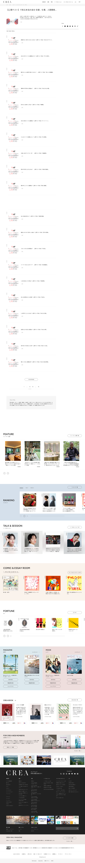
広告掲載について (46, 854)
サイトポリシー (60, 854)
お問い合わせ (30, 854)
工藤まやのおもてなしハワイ (23, 789)
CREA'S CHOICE (9, 802)
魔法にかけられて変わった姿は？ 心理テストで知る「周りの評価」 (35, 232)
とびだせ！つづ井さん (59, 786)
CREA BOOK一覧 (74, 699)
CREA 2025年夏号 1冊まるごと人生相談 (34, 797)
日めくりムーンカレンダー (73, 790)
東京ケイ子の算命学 (72, 788)
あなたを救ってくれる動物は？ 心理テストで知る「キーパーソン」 (35, 120)
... (35, 386)
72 (29, 386)
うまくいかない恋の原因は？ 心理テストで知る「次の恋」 (33, 248)
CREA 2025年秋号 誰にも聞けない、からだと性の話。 (36, 793)
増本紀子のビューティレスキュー (23, 806)
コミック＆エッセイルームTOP (75, 572)
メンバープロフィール (34, 829)
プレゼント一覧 (77, 750)
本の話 (52, 860)
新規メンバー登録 (10, 747)
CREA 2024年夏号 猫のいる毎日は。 (34, 809)
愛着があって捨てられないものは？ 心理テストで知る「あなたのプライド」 (37, 40)
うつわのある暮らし (22, 797)
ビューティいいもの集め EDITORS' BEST (22, 800)
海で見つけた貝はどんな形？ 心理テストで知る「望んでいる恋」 (34, 345)
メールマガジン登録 (69, 837)
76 (38, 386)
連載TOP (20, 781)
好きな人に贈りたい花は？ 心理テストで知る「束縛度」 (32, 104)
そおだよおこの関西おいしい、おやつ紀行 (23, 794)
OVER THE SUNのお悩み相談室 (48, 789)
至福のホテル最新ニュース (23, 791)
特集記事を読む (11, 683)
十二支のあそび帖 (59, 788)
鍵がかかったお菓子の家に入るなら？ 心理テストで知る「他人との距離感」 (37, 72)
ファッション (8, 793)
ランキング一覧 (75, 487)
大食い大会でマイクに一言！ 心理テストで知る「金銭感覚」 (34, 153)
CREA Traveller (34, 860)
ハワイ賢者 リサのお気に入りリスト (23, 787)
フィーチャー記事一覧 (74, 435)
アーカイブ (8, 798)
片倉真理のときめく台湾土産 (23, 784)
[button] (4, 473)
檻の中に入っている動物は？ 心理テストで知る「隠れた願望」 (34, 185)
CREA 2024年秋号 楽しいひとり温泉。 (34, 806)
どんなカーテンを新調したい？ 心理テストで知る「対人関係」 (34, 137)
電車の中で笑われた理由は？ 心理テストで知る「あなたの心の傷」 (35, 88)
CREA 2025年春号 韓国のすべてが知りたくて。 (35, 800)
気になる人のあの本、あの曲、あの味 (48, 783)
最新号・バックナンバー (10, 829)
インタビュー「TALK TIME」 (60, 790)
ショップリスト (11, 686)
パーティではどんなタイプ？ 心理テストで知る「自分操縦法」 (34, 264)
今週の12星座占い (71, 786)
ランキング (8, 796)
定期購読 (53, 854)
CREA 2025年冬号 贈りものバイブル (34, 803)
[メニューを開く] (79, 2)
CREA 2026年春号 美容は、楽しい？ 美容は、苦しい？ (36, 786)
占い (22, 42)
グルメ (7, 786)
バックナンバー (35, 652)
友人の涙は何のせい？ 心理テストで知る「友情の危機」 (32, 216)
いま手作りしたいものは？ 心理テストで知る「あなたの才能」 (34, 313)
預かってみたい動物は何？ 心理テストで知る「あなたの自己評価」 (35, 362)
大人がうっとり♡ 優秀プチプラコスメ (23, 803)
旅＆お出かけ (8, 784)
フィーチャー (8, 800)
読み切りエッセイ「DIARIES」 (61, 784)
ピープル (20, 829)
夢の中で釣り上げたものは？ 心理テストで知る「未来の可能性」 (35, 169)
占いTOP (74, 612)
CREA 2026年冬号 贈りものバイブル (34, 790)
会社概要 (23, 854)
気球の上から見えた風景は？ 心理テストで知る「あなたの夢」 (34, 329)
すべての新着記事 (9, 781)
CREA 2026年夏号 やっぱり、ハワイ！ (34, 783)
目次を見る (10, 679)
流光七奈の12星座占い (72, 784)
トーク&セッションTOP (47, 781)
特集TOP (32, 781)
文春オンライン (46, 860)
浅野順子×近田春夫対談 (47, 785)
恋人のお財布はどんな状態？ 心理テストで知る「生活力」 (33, 297)
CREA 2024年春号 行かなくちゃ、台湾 (34, 812)
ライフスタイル (8, 790)
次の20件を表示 (31, 379)
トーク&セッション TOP (74, 527)
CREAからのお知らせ (9, 805)
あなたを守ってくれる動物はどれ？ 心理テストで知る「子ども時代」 (35, 56)
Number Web (40, 860)
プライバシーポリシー (68, 854)
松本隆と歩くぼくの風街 (47, 787)
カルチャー (8, 788)
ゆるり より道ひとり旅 (59, 797)
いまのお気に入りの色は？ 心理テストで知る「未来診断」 (33, 281)
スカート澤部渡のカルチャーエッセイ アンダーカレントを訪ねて (61, 794)
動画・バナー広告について (38, 854)
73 (32, 386)
